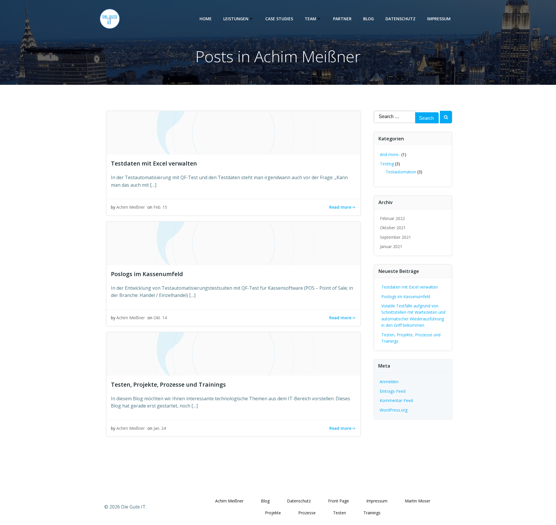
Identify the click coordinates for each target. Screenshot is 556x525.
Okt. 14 (160, 317)
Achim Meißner (130, 207)
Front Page (338, 501)
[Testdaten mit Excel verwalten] (233, 132)
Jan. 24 (159, 428)
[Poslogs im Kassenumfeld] (233, 243)
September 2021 (395, 237)
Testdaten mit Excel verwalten (409, 287)
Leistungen (235, 18)
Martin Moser (417, 501)
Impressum (439, 18)
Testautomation (401, 172)
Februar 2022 (392, 218)
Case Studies (279, 18)
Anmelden (389, 381)
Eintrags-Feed (392, 391)
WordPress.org (393, 410)
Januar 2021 (391, 246)
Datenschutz (400, 18)
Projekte (273, 512)
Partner (342, 18)
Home (206, 18)
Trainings (372, 512)
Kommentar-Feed (396, 400)
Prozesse (307, 512)
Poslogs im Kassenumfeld (405, 296)
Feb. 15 (160, 207)
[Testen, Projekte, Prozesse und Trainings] (233, 353)
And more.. (390, 154)
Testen (339, 512)
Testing (387, 163)
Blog (368, 18)
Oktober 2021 (393, 227)
